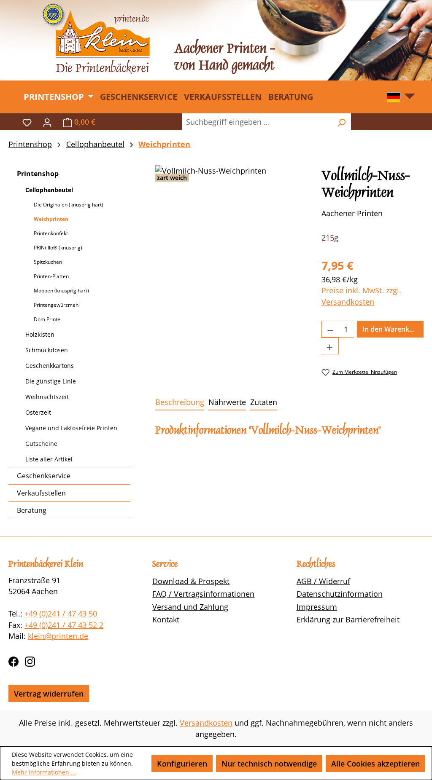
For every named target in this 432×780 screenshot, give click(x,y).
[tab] (179, 402)
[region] (230, 255)
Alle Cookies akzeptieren (375, 764)
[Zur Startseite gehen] (96, 38)
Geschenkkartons (49, 366)
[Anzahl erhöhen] (330, 346)
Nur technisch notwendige (269, 764)
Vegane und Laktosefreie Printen (71, 428)
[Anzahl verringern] (330, 329)
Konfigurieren (182, 764)
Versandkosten (206, 723)
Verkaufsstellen (41, 493)
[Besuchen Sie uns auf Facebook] (13, 660)
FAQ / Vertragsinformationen (203, 594)
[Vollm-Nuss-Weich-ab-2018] (230, 255)
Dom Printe (47, 319)
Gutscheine (41, 444)
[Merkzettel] (27, 121)
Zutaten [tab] (263, 402)
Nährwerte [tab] (227, 402)
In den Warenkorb (391, 329)
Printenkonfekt (51, 233)
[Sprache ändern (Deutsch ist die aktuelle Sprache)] (401, 99)
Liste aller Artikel (49, 459)
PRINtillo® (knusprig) (58, 247)
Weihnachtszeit (47, 397)
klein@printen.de (58, 636)
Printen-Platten (51, 276)
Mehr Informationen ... (44, 772)
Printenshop (38, 173)
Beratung (31, 510)
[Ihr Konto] (47, 121)
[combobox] (257, 121)
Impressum (317, 607)
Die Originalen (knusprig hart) (68, 204)
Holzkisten (39, 334)
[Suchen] (341, 121)
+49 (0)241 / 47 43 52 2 (63, 625)
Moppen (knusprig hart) (61, 290)
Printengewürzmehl (57, 304)
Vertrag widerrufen (49, 694)
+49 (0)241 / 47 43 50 (60, 613)
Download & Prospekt (191, 581)
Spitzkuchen (48, 261)
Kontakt (165, 619)
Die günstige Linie (50, 381)
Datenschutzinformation (340, 594)
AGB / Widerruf (323, 581)
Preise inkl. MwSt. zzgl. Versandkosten (361, 295)
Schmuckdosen (46, 350)
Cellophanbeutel (49, 190)
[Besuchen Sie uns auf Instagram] (30, 660)
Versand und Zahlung (190, 607)
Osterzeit (38, 412)
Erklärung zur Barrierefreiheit (348, 619)
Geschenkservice (43, 475)
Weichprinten (51, 218)
